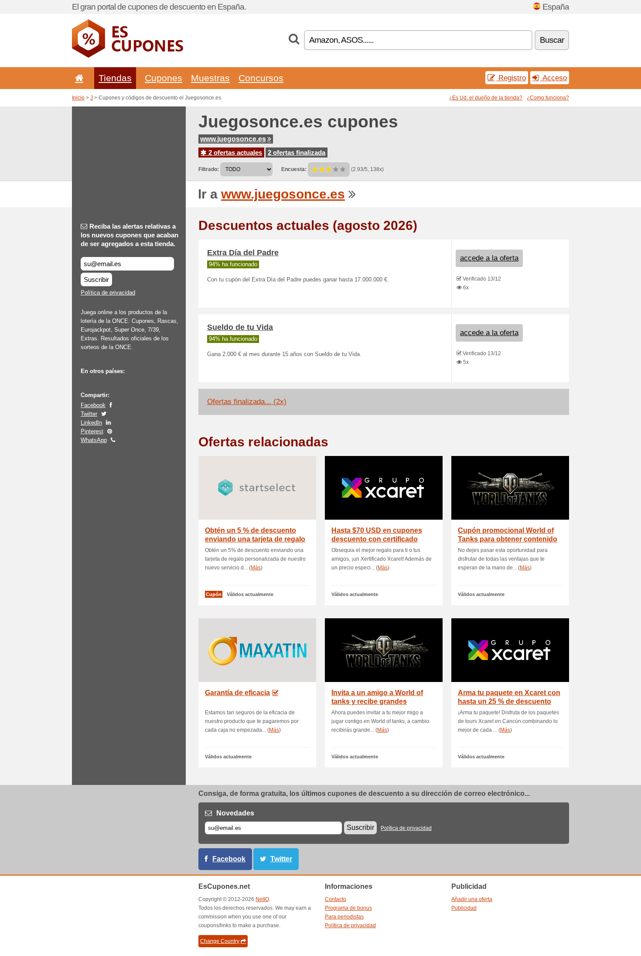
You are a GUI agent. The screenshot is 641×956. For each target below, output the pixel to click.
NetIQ (262, 899)
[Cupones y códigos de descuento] (127, 56)
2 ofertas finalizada (296, 152)
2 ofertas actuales (234, 152)
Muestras (210, 78)
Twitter (89, 414)
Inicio (78, 98)
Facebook (93, 405)
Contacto (335, 899)
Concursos (261, 78)
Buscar (552, 40)
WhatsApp (94, 440)
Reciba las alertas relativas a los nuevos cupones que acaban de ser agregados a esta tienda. (129, 235)
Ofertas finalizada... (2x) (246, 401)
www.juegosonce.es (233, 139)
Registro (511, 77)
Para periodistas (344, 917)
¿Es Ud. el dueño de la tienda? (485, 98)
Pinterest (92, 431)
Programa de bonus (348, 908)
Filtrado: (208, 169)
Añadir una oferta (471, 899)
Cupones (163, 78)
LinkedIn (91, 422)
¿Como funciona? (548, 98)
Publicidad (464, 908)
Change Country (219, 941)
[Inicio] (77, 78)
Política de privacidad (108, 292)
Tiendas (115, 78)
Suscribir (96, 279)
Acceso (553, 77)
